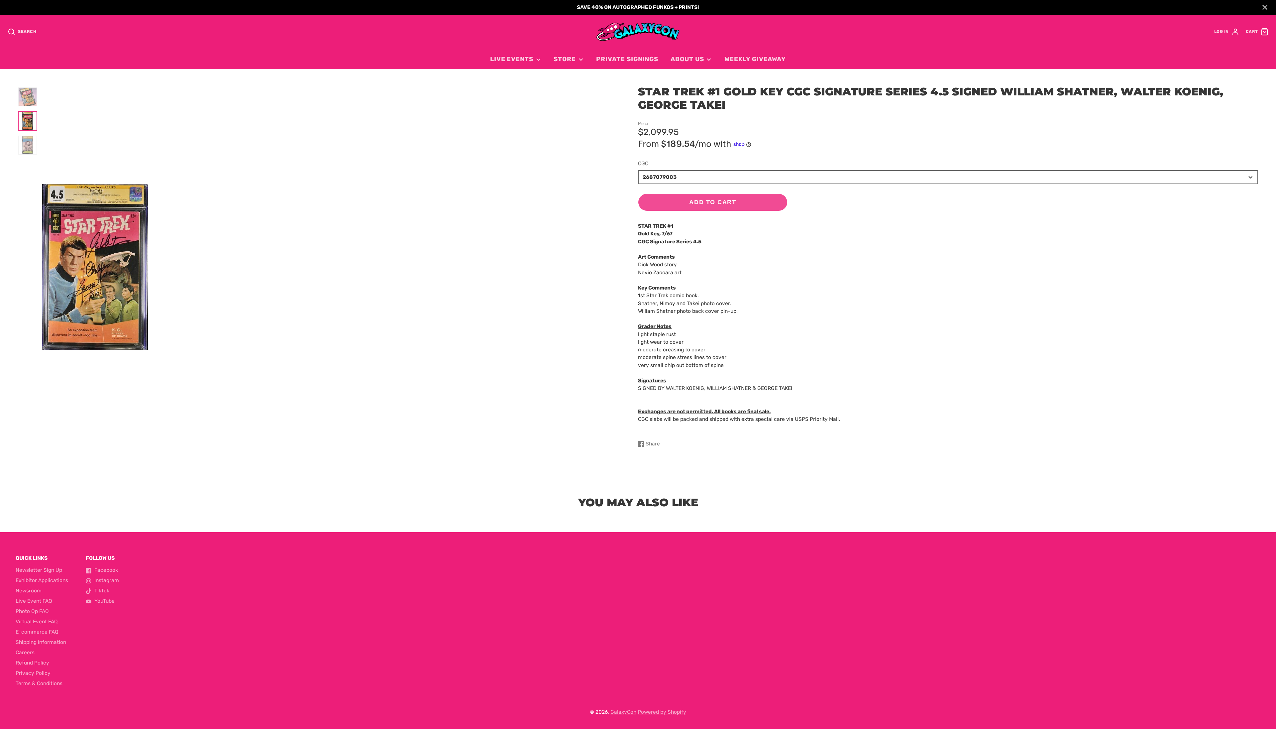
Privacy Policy (33, 673)
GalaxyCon (623, 712)
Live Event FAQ (34, 601)
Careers (25, 653)
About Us (687, 59)
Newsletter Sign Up (39, 570)
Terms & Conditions (39, 683)
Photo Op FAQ (32, 611)
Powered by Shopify (662, 712)
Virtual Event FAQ (37, 622)
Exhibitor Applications (42, 580)
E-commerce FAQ (37, 632)
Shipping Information (41, 642)
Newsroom (29, 591)
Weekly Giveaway (755, 59)
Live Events (511, 59)
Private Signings (627, 59)
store (565, 59)
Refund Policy (32, 663)
